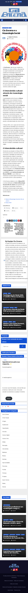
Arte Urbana (5, 414)
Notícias (5, 293)
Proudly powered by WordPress (9, 575)
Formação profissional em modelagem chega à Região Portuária (13, 508)
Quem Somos (5, 480)
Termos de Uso (17, 590)
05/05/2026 (7, 555)
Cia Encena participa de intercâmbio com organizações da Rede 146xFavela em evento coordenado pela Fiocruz (9, 228)
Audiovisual (5, 424)
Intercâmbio (5, 27)
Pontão (4, 469)
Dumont (14, 299)
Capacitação (6, 307)
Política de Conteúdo (8, 580)
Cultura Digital (5, 435)
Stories (4, 486)
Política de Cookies (14, 583)
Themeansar (13, 577)
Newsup (22, 575)
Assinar (9, 398)
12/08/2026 (7, 510)
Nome (7, 367)
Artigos (4, 421)
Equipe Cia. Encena (13, 37)
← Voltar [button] (4, 360)
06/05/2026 (7, 540)
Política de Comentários (19, 580)
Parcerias (5, 321)
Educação (4, 445)
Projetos (4, 476)
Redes (10, 27)
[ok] (22, 346)
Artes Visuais (5, 417)
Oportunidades (6, 462)
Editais (3, 442)
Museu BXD (8, 202)
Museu (4, 455)
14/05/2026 (7, 525)
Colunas (4, 431)
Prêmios (10, 321)
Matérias (4, 452)
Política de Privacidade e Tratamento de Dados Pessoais (14, 587)
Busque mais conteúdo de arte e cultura (12, 341)
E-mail (7, 377)
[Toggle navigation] (13, 20)
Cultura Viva (5, 438)
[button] (23, 20)
